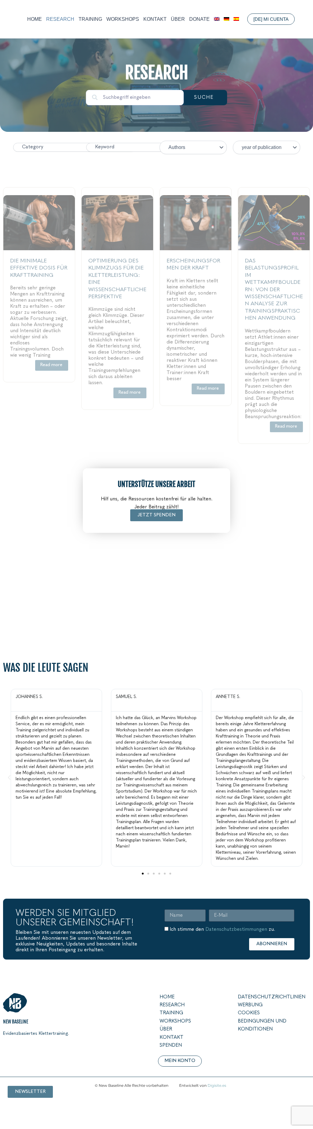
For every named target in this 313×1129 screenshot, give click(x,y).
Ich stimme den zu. (222, 929)
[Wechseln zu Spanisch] (236, 19)
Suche (204, 97)
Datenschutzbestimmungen (236, 929)
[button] (271, 19)
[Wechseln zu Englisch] (217, 19)
